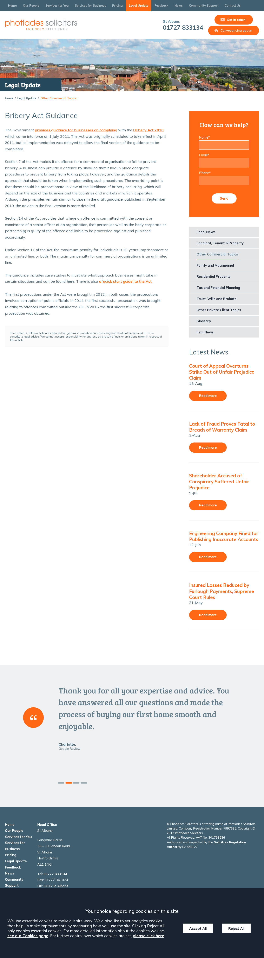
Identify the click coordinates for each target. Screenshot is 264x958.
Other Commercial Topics (58, 98)
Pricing (117, 5)
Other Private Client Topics (219, 310)
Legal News (206, 232)
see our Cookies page (27, 935)
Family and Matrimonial (215, 265)
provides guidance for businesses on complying (76, 130)
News (178, 5)
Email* (204, 155)
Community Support (203, 5)
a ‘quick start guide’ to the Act (125, 281)
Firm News (205, 332)
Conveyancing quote (236, 30)
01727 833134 (183, 25)
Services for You (57, 5)
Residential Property (214, 276)
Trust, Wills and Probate (217, 299)
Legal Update (138, 5)
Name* (204, 137)
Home (12, 5)
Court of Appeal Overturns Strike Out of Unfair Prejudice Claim (221, 372)
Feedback (161, 5)
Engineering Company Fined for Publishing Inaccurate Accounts (223, 536)
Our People (31, 5)
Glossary (204, 321)
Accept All (198, 928)
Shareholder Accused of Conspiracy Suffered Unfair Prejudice (219, 482)
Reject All (236, 928)
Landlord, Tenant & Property (220, 243)
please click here (148, 935)
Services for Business (90, 5)
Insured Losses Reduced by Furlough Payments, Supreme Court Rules (221, 591)
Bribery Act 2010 (148, 130)
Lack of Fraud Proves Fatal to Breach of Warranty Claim (222, 427)
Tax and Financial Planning (218, 288)
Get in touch (236, 20)
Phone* (205, 173)
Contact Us (233, 5)
